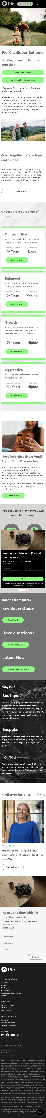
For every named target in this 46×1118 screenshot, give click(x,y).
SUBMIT (23, 579)
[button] (23, 555)
